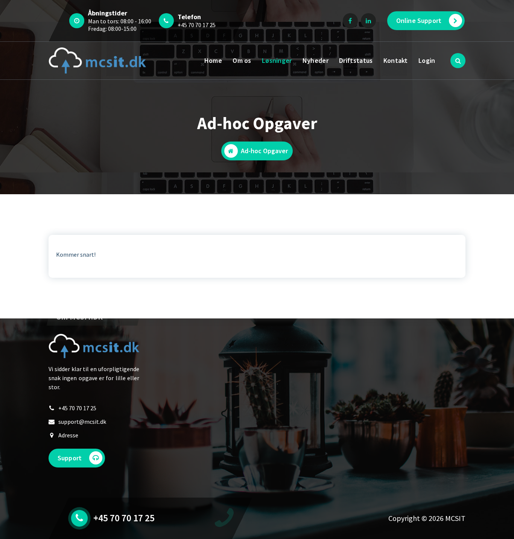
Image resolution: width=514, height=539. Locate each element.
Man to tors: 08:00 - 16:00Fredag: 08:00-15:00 (119, 24)
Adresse (68, 435)
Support (70, 458)
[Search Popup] (457, 60)
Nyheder (315, 60)
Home (213, 60)
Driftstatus (356, 60)
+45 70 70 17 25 (197, 25)
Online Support (418, 20)
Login (426, 60)
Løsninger (277, 60)
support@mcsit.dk (82, 421)
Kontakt (395, 60)
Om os (242, 60)
